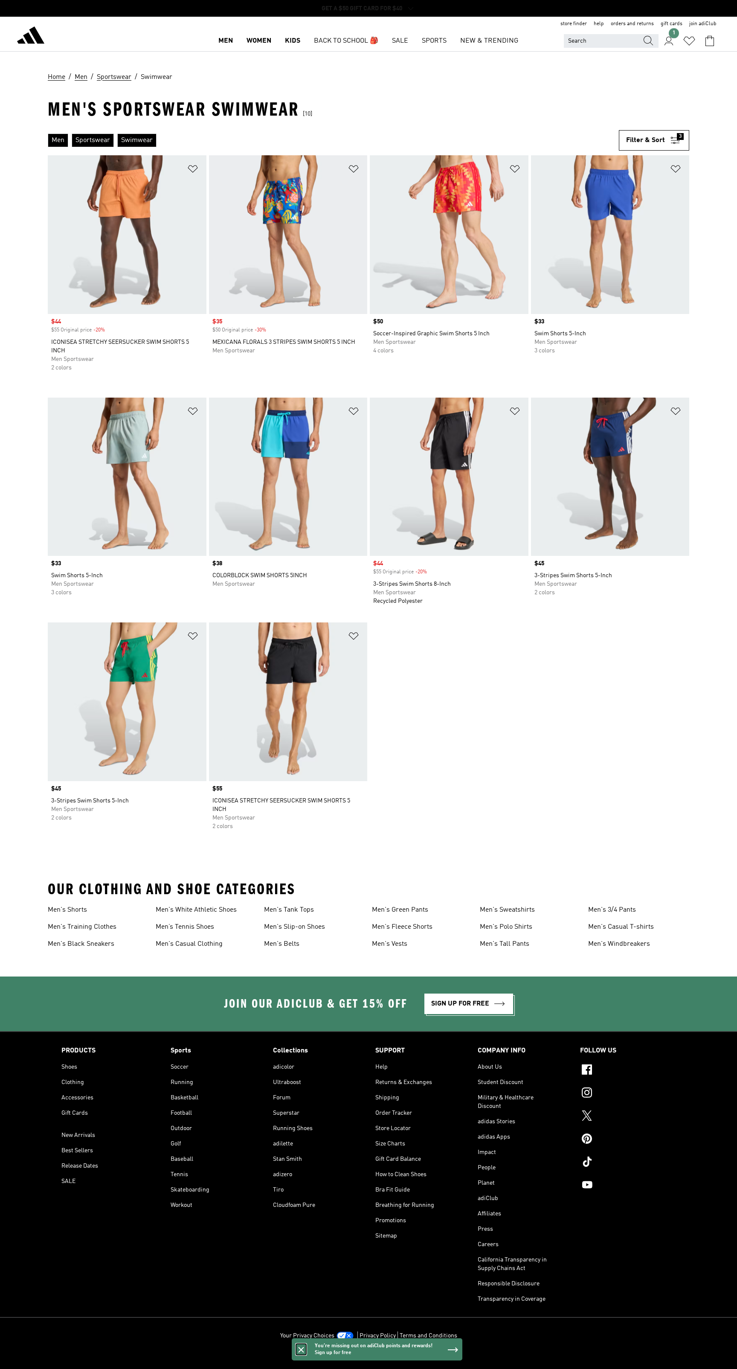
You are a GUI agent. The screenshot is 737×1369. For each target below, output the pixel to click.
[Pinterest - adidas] (628, 1139)
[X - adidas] (628, 1116)
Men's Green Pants (400, 910)
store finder (573, 23)
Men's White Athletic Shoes (196, 910)
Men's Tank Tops (289, 910)
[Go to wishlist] (689, 41)
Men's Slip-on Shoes (294, 927)
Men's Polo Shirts (506, 927)
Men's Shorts (67, 910)
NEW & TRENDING (489, 41)
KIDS (292, 41)
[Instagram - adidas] (628, 1093)
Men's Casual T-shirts (621, 927)
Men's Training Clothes (82, 927)
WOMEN (259, 41)
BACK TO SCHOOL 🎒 (346, 41)
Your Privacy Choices (307, 1336)
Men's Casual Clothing (189, 944)
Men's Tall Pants (504, 944)
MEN (225, 41)
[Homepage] (30, 36)
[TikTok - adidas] (628, 1162)
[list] (333, 140)
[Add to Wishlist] (193, 170)
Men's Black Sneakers (81, 944)
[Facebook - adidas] (628, 1070)
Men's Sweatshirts (507, 910)
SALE (400, 41)
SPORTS (434, 41)
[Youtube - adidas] (628, 1186)
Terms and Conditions (428, 1336)
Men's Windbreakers (619, 944)
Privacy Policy (378, 1336)
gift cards (671, 23)
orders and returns (632, 23)
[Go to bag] (709, 41)
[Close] (301, 1349)
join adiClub (703, 23)
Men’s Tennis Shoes (185, 927)
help (599, 23)
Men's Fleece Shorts (402, 927)
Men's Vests (389, 944)
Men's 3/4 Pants (612, 910)
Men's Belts (281, 944)
